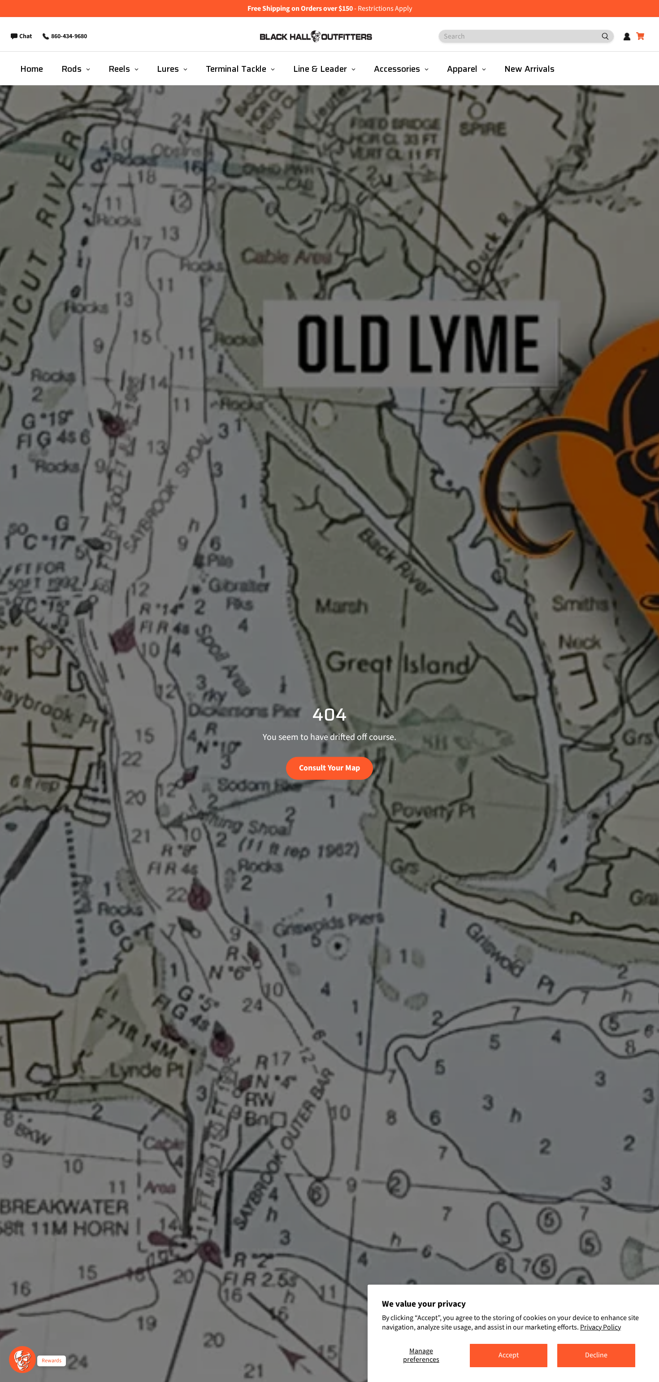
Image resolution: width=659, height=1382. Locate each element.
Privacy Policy (600, 1327)
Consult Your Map (329, 768)
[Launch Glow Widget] (22, 1359)
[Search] (602, 36)
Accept (509, 1355)
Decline (596, 1355)
